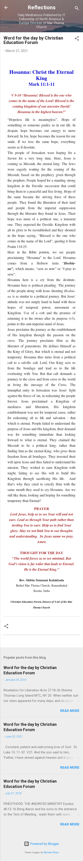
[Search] (76, 9)
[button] (76, 39)
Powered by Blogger (44, 844)
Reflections (42, 7)
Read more (69, 711)
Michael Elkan (51, 852)
